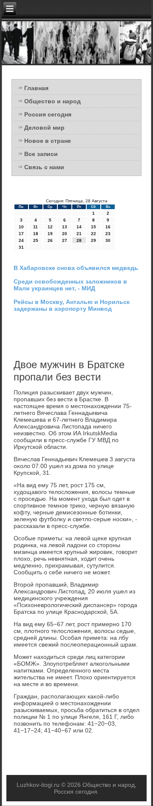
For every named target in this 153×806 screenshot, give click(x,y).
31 (21, 247)
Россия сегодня (47, 114)
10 (21, 226)
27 (64, 240)
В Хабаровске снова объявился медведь (76, 267)
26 (50, 240)
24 (21, 240)
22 (93, 233)
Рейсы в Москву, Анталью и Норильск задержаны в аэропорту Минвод (72, 305)
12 (50, 226)
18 (35, 233)
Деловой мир (44, 127)
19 (50, 233)
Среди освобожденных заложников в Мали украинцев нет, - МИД (70, 285)
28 (79, 240)
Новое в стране (47, 140)
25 (35, 240)
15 (93, 226)
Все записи (41, 153)
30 (107, 240)
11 (35, 226)
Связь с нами (44, 167)
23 (107, 233)
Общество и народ (52, 101)
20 (64, 233)
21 (79, 233)
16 (107, 226)
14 (79, 226)
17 (21, 233)
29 (93, 240)
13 (64, 226)
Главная (36, 88)
